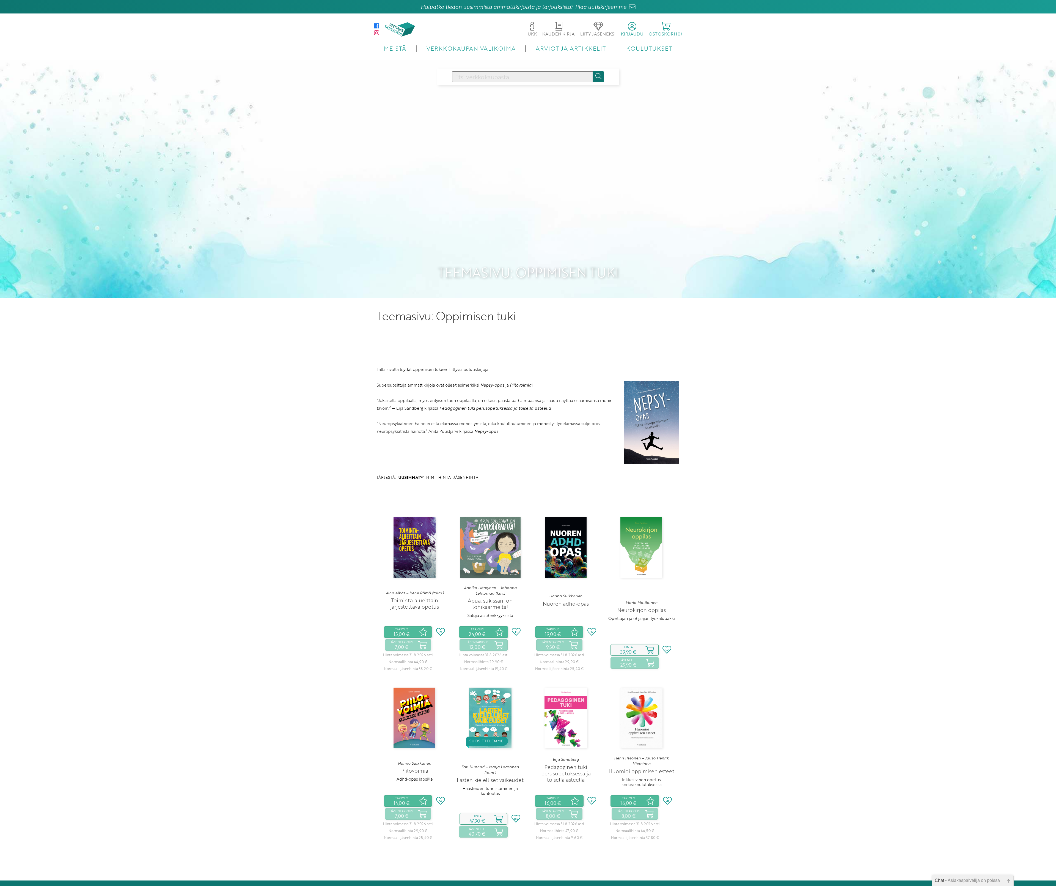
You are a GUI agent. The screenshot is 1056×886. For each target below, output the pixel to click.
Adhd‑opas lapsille (415, 778)
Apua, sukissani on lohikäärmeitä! (490, 603)
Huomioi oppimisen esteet (641, 771)
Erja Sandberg (566, 759)
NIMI (431, 477)
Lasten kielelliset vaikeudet (490, 780)
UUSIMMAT (409, 477)
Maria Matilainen (642, 602)
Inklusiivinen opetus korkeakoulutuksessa (642, 782)
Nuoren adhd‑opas (566, 603)
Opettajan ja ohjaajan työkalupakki (641, 618)
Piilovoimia (414, 770)
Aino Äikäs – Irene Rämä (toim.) (415, 593)
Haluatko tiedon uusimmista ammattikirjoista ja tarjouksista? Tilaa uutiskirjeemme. (524, 7)
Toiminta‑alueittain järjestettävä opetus (414, 603)
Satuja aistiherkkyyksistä (490, 615)
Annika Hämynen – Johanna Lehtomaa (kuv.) (490, 590)
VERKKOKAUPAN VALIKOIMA (471, 48)
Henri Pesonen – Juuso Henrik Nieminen (641, 760)
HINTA (444, 477)
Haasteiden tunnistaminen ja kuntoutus (490, 791)
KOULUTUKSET (649, 48)
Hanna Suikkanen (565, 596)
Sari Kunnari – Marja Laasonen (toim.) (490, 769)
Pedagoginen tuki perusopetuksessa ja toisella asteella (566, 773)
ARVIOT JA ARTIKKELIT (571, 48)
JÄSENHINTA (465, 477)
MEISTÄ (395, 48)
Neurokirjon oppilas (641, 610)
